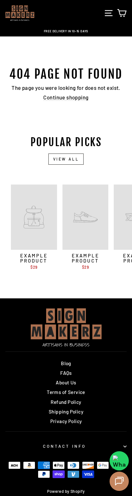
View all (66, 159)
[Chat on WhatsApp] (119, 460)
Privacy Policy (66, 421)
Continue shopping (65, 97)
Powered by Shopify (66, 491)
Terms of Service (66, 392)
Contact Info (64, 446)
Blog (66, 363)
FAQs (66, 373)
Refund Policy (66, 402)
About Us (66, 382)
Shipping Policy (66, 411)
